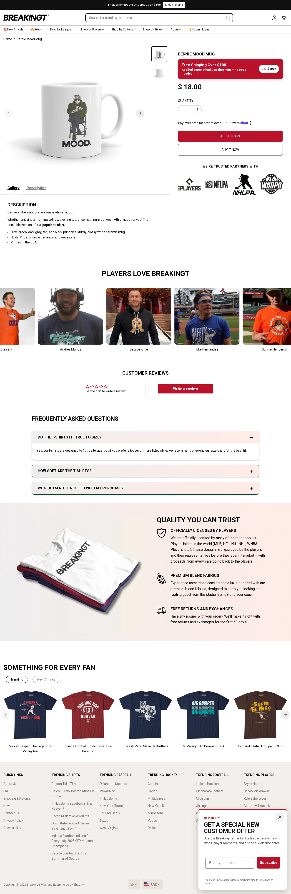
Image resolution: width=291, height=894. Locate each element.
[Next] (140, 113)
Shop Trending (174, 4)
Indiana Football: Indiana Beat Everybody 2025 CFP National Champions (72, 841)
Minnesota (155, 813)
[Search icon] (228, 17)
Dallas (152, 828)
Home (7, 39)
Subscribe (268, 862)
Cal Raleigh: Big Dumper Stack (203, 746)
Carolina (154, 784)
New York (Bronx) (112, 806)
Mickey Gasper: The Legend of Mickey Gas (30, 748)
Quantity (185, 100)
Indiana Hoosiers (208, 784)
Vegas (152, 820)
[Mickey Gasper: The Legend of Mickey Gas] (30, 715)
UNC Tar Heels (110, 813)
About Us (10, 784)
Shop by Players (91, 29)
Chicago (202, 806)
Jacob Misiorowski (257, 791)
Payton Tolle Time (65, 784)
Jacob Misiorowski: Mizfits (70, 816)
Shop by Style (152, 29)
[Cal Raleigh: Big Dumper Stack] (203, 715)
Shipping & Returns (17, 798)
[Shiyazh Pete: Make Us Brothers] (145, 715)
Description (36, 188)
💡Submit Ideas (198, 29)
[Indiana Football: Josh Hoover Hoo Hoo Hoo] (88, 715)
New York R (156, 806)
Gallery (14, 188)
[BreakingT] (26, 17)
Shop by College (122, 29)
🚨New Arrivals (13, 29)
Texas (104, 820)
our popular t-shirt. (50, 225)
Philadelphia (108, 798)
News (7, 806)
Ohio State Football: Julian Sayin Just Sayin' (70, 825)
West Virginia (109, 828)
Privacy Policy (13, 820)
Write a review (185, 389)
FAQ (6, 791)
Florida (152, 791)
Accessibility (12, 828)
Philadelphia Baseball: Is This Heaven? (72, 806)
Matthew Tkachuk (257, 806)
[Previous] (8, 113)
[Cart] (283, 18)
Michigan (202, 798)
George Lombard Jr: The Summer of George (69, 855)
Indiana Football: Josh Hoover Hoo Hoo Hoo (88, 748)
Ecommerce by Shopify (68, 884)
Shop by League (61, 29)
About (175, 29)
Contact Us (11, 813)
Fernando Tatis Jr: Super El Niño (260, 746)
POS (44, 884)
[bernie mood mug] (74, 113)
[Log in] (274, 18)
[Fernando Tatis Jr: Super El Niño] (260, 715)
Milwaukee (107, 791)
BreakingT (33, 884)
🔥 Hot (35, 29)
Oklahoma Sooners (113, 784)
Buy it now (230, 149)
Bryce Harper (253, 784)
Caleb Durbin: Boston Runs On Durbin (73, 793)
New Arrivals (46, 679)
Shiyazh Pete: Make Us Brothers (145, 746)
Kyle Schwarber (255, 798)
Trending (16, 679)
